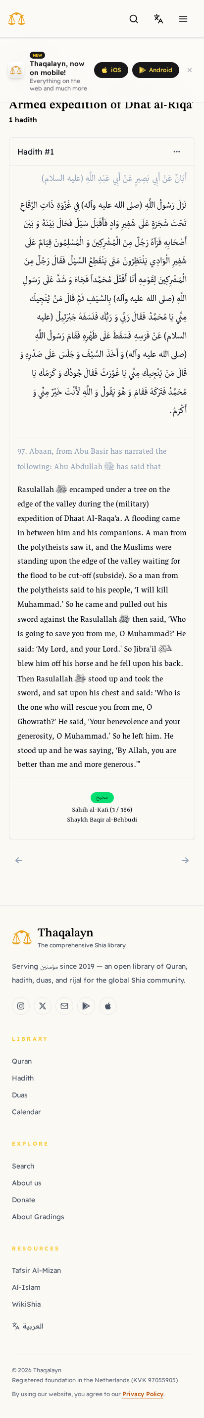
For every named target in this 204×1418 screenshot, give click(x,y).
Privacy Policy (142, 1394)
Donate (23, 1199)
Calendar (26, 1111)
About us (27, 1182)
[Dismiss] (189, 70)
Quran (22, 1061)
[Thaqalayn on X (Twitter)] (42, 1006)
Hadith (23, 1078)
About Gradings (38, 1216)
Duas (20, 1094)
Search (23, 1166)
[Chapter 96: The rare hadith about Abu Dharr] (19, 860)
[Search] (134, 19)
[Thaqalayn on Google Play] (86, 1006)
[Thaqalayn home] (19, 18)
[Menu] (183, 19)
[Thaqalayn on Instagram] (21, 1006)
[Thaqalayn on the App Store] (108, 1006)
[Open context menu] (177, 152)
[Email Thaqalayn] (64, 1006)
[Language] (158, 19)
